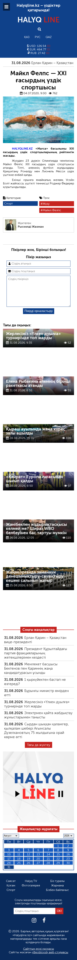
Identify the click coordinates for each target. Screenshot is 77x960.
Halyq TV (31, 881)
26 (28, 863)
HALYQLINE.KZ (22, 148)
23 (68, 858)
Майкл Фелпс (52, 210)
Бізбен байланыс (57, 890)
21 (48, 858)
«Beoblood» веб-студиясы (50, 952)
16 (68, 854)
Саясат (11, 881)
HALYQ (38, 19)
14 (48, 854)
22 (58, 858)
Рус (37, 37)
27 (38, 863)
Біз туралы (57, 881)
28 (48, 863)
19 (28, 858)
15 (58, 854)
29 (58, 863)
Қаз (27, 37)
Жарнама (57, 885)
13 (38, 854)
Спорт (8, 203)
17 (8, 858)
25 (19, 863)
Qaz (49, 37)
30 (68, 863)
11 (18, 854)
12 (28, 854)
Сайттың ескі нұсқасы (38, 949)
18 (19, 858)
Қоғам (11, 885)
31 (8, 867)
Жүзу (46, 203)
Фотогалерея (31, 885)
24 (9, 863)
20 (38, 858)
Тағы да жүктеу (38, 745)
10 (9, 854)
